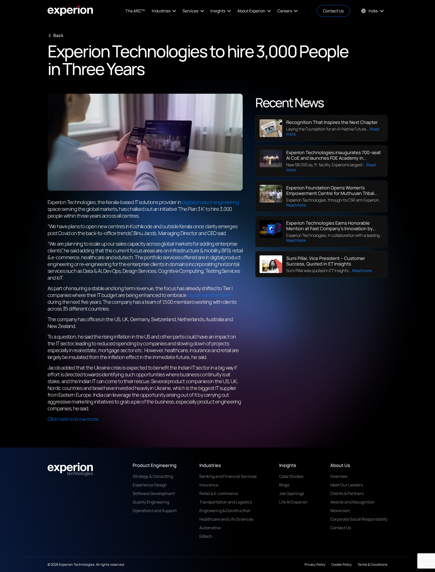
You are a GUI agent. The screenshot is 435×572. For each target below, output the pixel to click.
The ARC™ (135, 11)
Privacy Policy (315, 564)
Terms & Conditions (372, 564)
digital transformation (210, 295)
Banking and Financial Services (228, 476)
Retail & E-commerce (218, 493)
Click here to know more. (73, 419)
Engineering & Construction (224, 510)
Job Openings (291, 493)
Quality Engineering (151, 502)
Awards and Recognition (352, 502)
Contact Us (333, 11)
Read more (296, 205)
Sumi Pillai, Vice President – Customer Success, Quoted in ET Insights (325, 261)
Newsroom (340, 510)
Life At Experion (293, 502)
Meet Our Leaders (346, 485)
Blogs (284, 485)
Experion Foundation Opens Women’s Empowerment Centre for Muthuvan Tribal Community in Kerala (330, 193)
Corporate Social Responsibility (358, 519)
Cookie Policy (341, 564)
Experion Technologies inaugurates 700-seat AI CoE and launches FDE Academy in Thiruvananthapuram (333, 157)
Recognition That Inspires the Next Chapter (332, 122)
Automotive (210, 527)
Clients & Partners (347, 493)
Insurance (208, 485)
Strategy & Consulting (153, 476)
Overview (338, 476)
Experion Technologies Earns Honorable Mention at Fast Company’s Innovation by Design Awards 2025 (329, 228)
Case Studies (291, 476)
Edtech (205, 536)
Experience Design (150, 485)
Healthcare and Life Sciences (226, 519)
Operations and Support (155, 510)
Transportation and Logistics (225, 502)
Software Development (154, 493)
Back (58, 35)
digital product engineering (210, 202)
